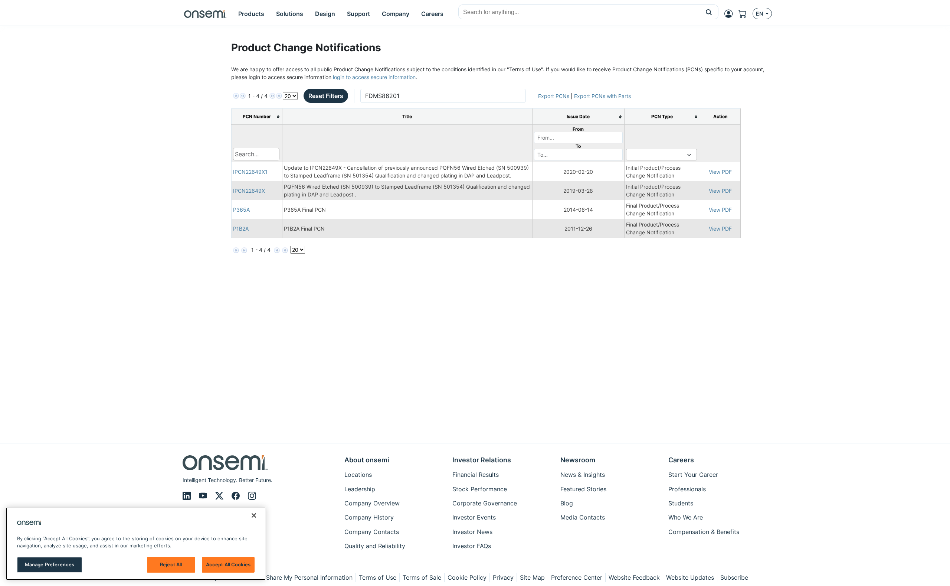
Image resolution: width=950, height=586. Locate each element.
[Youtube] (204, 496)
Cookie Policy (467, 577)
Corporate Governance (484, 503)
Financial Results (475, 474)
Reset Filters (325, 96)
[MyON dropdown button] (730, 13)
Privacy (503, 577)
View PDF (720, 172)
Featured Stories (583, 489)
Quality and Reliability (374, 546)
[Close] (254, 515)
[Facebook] (237, 496)
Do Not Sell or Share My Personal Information (288, 577)
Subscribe (734, 577)
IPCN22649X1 (250, 172)
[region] (136, 543)
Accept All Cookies (228, 564)
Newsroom (577, 460)
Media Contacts (582, 517)
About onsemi (366, 460)
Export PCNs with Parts (602, 96)
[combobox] (579, 12)
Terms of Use (377, 577)
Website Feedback (634, 577)
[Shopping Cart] (745, 13)
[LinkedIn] (188, 496)
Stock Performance (479, 489)
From (578, 129)
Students (680, 503)
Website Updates (690, 577)
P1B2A (241, 228)
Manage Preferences (49, 564)
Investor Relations (481, 460)
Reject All (171, 564)
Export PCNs (553, 96)
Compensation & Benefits (703, 531)
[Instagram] (252, 496)
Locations (358, 474)
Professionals (687, 489)
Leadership (359, 489)
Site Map (532, 577)
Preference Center (576, 577)
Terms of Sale (422, 577)
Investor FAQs (471, 546)
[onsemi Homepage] (205, 13)
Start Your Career (693, 474)
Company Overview (372, 503)
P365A (241, 209)
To (578, 146)
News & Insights (582, 474)
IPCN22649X (249, 191)
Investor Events (474, 517)
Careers (681, 460)
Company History (369, 517)
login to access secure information (374, 77)
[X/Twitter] (220, 496)
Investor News (472, 531)
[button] (709, 11)
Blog (566, 503)
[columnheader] (257, 117)
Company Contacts (371, 531)
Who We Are (685, 517)
